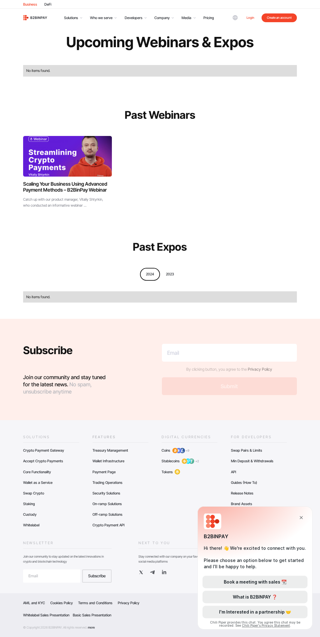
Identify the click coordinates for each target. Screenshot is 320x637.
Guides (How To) (244, 482)
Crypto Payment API (108, 525)
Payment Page (104, 472)
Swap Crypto (33, 493)
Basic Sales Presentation (92, 615)
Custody (30, 514)
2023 (170, 274)
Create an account (279, 17)
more (91, 627)
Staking (29, 504)
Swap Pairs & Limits (246, 450)
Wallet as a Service (37, 482)
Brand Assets (241, 504)
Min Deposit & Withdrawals (252, 461)
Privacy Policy (260, 369)
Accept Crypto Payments (43, 461)
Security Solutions (106, 493)
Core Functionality (37, 472)
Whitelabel (31, 525)
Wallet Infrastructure (108, 461)
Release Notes (242, 493)
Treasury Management (110, 450)
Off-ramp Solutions (107, 514)
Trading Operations (107, 482)
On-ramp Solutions (107, 504)
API (233, 472)
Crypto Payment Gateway (43, 450)
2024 (150, 274)
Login (250, 17)
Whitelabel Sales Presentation (46, 615)
